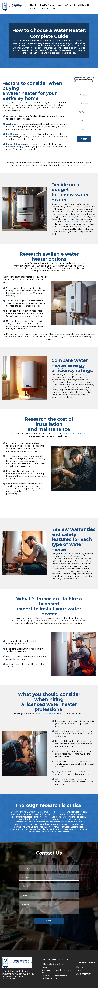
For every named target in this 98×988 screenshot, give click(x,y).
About (34, 8)
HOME (79, 967)
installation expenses (76, 433)
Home (33, 5)
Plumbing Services (50, 5)
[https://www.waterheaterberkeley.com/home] (14, 6)
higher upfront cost (73, 221)
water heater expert (45, 713)
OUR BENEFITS (83, 974)
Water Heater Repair (77, 5)
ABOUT (80, 971)
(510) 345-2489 (48, 8)
